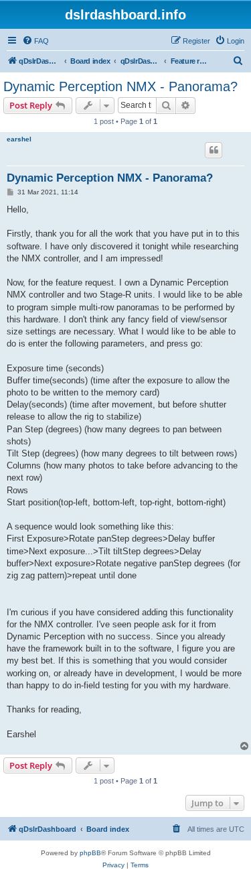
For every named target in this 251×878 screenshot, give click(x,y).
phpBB (90, 853)
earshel (19, 139)
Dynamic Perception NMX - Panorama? (120, 86)
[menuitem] (35, 41)
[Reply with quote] (213, 150)
